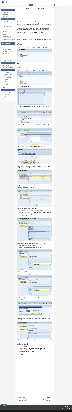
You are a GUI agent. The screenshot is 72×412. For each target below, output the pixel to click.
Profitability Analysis (7, 92)
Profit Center (5, 79)
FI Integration (5, 96)
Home (39, 1)
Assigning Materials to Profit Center (8, 87)
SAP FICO (38, 4)
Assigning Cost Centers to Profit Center (8, 83)
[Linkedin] (69, 408)
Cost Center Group (6, 45)
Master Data (5, 16)
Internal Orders (6, 65)
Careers (9, 406)
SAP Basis (12, 4)
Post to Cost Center (6, 53)
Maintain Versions (6, 28)
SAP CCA (19, 4)
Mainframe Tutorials (65, 1)
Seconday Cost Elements (7, 58)
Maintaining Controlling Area (8, 23)
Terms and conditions (25, 406)
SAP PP (49, 4)
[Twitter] (64, 408)
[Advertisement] (34, 17)
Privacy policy (15, 406)
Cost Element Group (7, 55)
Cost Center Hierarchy (7, 49)
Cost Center (5, 47)
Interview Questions (55, 1)
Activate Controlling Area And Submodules (8, 34)
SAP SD (43, 4)
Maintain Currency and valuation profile (7, 37)
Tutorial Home (5, 12)
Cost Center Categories (7, 51)
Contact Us (39, 406)
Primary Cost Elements (7, 57)
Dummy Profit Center (7, 77)
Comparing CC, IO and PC (8, 98)
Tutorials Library (45, 1)
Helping (33, 406)
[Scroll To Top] (70, 411)
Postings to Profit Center (7, 81)
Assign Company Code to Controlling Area (8, 30)
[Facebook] (62, 408)
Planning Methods (6, 94)
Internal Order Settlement (8, 67)
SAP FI (24, 4)
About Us (4, 406)
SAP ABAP (5, 4)
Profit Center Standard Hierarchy (7, 75)
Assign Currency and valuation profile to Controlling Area (9, 40)
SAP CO (30, 4)
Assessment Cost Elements (8, 60)
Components (5, 21)
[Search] (70, 5)
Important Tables (6, 99)
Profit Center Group (7, 72)
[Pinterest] (67, 408)
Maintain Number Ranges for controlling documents (8, 25)
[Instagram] (66, 408)
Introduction (5, 14)
